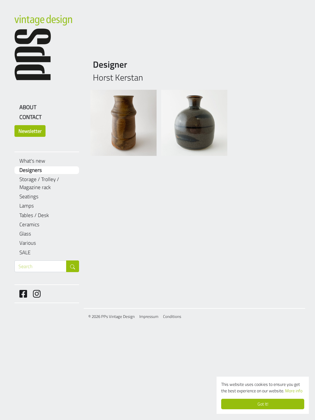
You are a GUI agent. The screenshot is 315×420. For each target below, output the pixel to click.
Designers (30, 170)
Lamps (26, 206)
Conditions (172, 316)
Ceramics (29, 224)
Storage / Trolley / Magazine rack (39, 183)
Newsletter (30, 131)
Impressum (148, 316)
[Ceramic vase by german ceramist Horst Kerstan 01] (123, 123)
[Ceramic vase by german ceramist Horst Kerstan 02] (194, 123)
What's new (32, 161)
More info (293, 391)
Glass (25, 234)
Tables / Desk (34, 215)
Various (27, 243)
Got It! (262, 404)
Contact (30, 117)
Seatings (28, 196)
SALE (24, 252)
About (27, 107)
